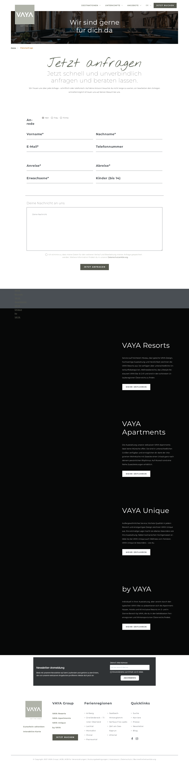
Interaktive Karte (32, 732)
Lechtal (90, 726)
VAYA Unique (59, 723)
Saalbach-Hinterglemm (116, 715)
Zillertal (113, 735)
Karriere (137, 717)
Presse (136, 722)
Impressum (114, 759)
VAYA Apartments (61, 718)
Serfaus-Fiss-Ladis (118, 722)
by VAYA (56, 727)
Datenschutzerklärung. (118, 257)
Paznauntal (91, 739)
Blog (135, 731)
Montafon (91, 731)
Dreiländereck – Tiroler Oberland (95, 719)
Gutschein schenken (33, 727)
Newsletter (138, 726)
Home (13, 48)
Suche (136, 713)
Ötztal (89, 735)
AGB (61, 759)
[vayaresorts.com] (24, 16)
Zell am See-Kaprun (115, 728)
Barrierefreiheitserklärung (144, 759)
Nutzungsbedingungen (98, 759)
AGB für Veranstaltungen (75, 759)
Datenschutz (126, 759)
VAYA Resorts (59, 713)
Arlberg (90, 713)
